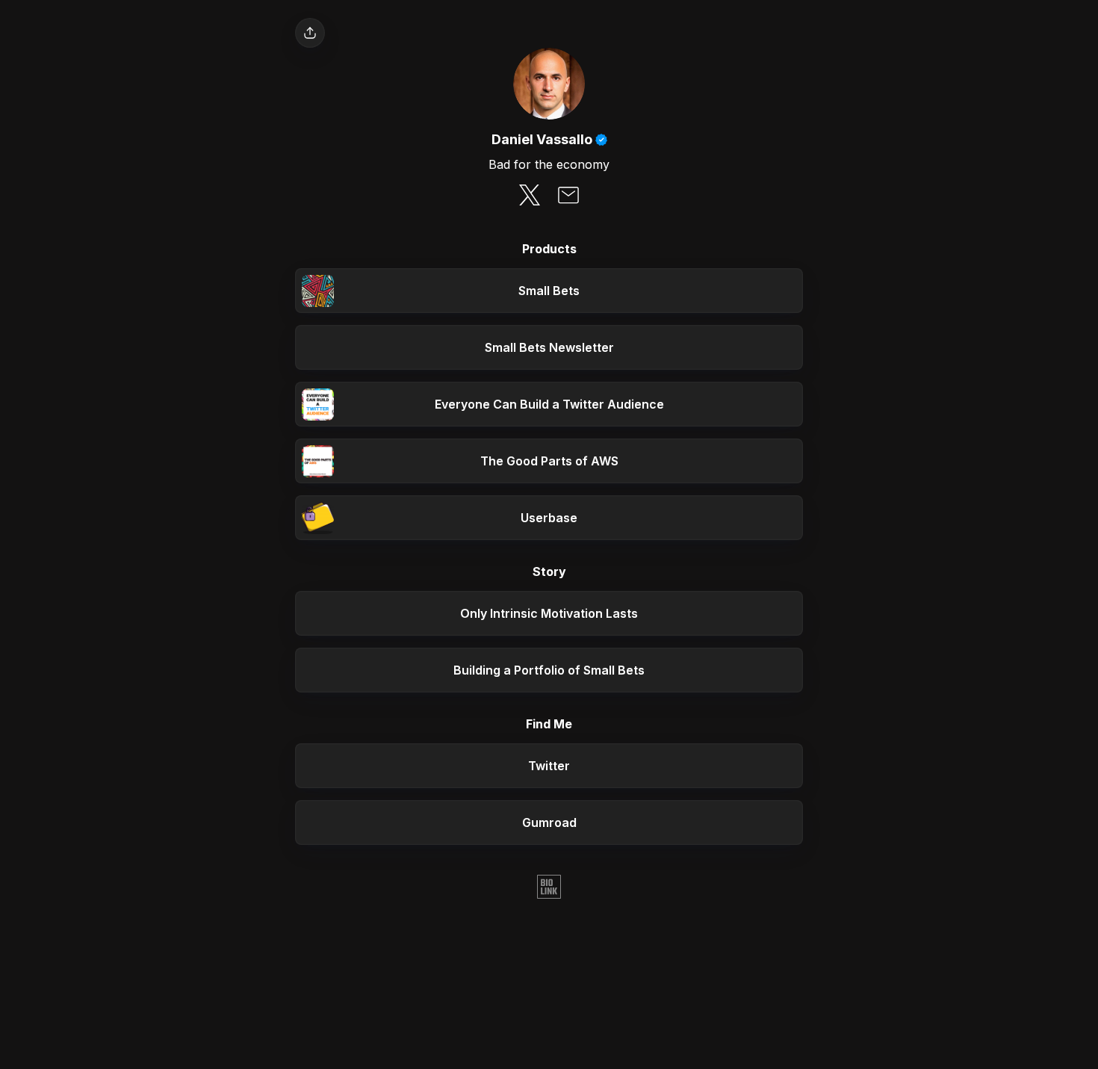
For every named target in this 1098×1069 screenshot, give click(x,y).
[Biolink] (549, 888)
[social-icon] (529, 196)
